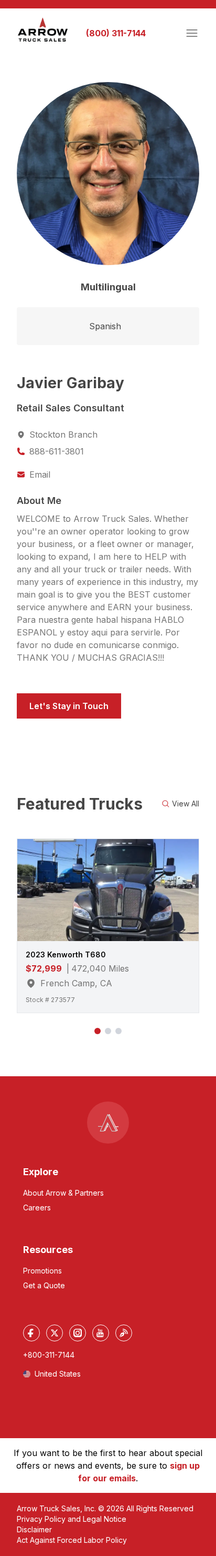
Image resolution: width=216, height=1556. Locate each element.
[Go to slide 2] (108, 1031)
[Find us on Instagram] (77, 1333)
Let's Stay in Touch (69, 706)
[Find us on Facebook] (31, 1333)
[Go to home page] (43, 30)
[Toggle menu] (192, 33)
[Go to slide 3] (118, 1031)
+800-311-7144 (48, 1354)
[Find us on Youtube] (100, 1333)
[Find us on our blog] (123, 1333)
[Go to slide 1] (97, 1031)
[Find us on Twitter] (54, 1333)
